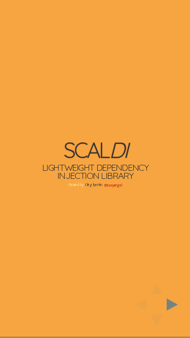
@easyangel (113, 185)
